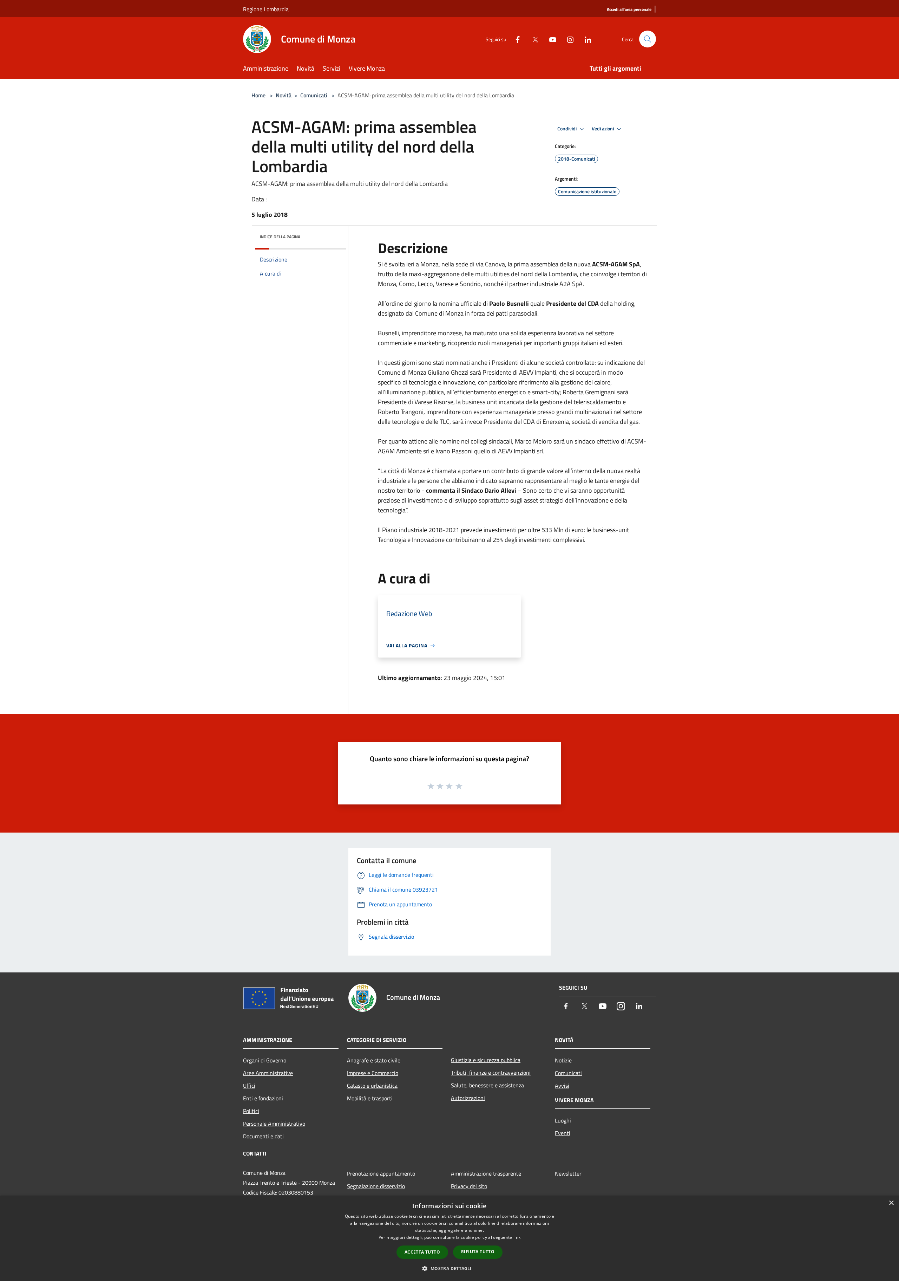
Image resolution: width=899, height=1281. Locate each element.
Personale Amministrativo (274, 1123)
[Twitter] (532, 39)
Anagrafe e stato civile (373, 1060)
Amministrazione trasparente (486, 1173)
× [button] (891, 1203)
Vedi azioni (603, 128)
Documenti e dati (263, 1136)
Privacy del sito (469, 1186)
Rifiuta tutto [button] (477, 1252)
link (516, 1237)
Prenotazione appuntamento (381, 1173)
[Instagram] (567, 39)
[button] (449, 1268)
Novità (283, 95)
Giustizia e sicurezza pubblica (485, 1060)
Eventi (562, 1133)
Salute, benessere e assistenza (487, 1085)
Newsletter (568, 1173)
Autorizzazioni (468, 1098)
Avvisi (562, 1085)
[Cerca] (647, 39)
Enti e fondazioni (263, 1098)
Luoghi (563, 1120)
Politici (251, 1111)
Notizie (563, 1060)
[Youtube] (550, 39)
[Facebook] (515, 39)
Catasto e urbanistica (372, 1085)
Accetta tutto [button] (422, 1252)
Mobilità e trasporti (370, 1098)
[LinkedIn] (585, 39)
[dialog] (449, 1238)
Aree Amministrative (268, 1073)
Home (258, 95)
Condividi (567, 128)
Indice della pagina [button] (280, 236)
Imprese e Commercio (372, 1073)
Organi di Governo (264, 1060)
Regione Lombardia (266, 9)
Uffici (249, 1085)
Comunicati (313, 95)
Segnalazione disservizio (376, 1186)
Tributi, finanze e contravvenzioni (491, 1072)
